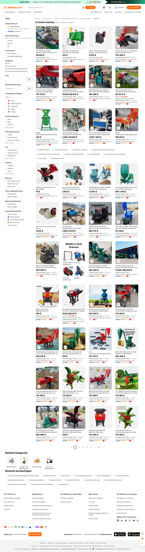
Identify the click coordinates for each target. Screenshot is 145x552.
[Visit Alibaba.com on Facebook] (118, 520)
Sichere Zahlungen (38, 498)
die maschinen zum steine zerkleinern (42, 484)
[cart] (110, 8)
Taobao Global (79, 543)
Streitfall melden (94, 505)
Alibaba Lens (8, 534)
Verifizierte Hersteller (66, 498)
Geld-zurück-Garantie (38, 502)
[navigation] (19, 233)
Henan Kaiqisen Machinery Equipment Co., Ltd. (47, 274)
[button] (83, 7)
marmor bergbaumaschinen (84, 475)
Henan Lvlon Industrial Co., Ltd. (45, 98)
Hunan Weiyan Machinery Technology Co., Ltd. (126, 235)
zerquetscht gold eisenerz (37, 480)
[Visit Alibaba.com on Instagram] (130, 520)
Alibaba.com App (106, 534)
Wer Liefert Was (101, 543)
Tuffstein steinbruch (44, 150)
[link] (142, 533)
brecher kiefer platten (123, 475)
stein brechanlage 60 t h (104, 475)
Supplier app (68, 534)
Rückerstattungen (94, 509)
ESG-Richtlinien (9, 505)
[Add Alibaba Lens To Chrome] (35, 534)
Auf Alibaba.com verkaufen (125, 498)
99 (99, 447)
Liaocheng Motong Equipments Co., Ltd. (47, 143)
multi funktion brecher (61, 150)
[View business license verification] (90, 549)
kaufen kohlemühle (94, 154)
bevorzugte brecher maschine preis (115, 154)
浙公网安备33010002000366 (104, 549)
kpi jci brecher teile (55, 480)
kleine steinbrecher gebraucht (113, 480)
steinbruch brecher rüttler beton (17, 484)
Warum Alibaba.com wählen (12, 498)
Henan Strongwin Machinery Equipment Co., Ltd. (73, 141)
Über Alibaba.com (10, 494)
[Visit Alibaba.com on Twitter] (126, 520)
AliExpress (43, 543)
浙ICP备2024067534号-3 (123, 549)
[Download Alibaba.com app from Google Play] (134, 534)
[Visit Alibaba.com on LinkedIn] (122, 520)
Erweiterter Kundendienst (40, 509)
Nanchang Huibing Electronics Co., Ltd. (126, 196)
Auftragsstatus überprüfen (125, 505)
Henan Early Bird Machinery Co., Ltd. (100, 235)
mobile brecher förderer (73, 480)
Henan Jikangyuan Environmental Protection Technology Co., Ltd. (126, 102)
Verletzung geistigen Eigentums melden (98, 514)
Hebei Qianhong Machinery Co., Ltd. (73, 59)
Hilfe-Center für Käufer (96, 498)
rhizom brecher (66, 475)
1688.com (51, 543)
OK (29, 79)
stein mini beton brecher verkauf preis (49, 154)
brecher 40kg (42, 158)
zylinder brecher (63, 484)
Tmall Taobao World (61, 543)
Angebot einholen (65, 502)
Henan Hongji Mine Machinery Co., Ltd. (100, 59)
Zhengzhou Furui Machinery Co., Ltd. (100, 141)
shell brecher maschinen (80, 150)
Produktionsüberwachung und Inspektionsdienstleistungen (41, 514)
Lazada (71, 543)
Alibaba (37, 18)
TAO (86, 543)
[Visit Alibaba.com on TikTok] (138, 520)
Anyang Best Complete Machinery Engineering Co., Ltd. (100, 196)
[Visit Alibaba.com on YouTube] (134, 520)
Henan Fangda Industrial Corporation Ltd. (73, 98)
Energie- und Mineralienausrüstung (65, 18)
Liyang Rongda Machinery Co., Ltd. (73, 196)
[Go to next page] (103, 447)
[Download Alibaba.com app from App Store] (120, 534)
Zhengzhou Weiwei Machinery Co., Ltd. (126, 141)
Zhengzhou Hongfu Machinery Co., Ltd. (47, 196)
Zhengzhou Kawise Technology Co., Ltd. (126, 59)
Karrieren (7, 509)
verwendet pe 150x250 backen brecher (104, 150)
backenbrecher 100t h (58, 158)
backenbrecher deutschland (16, 480)
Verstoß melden (93, 518)
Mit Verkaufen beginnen (124, 502)
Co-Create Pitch (9, 502)
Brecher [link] (96, 18)
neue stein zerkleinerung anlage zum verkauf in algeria (23, 475)
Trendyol (91, 543)
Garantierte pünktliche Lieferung (42, 505)
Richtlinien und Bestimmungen (41, 518)
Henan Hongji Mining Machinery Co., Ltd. (47, 235)
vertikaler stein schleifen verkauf (74, 154)
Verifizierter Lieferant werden (126, 509)
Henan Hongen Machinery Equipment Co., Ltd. (100, 98)
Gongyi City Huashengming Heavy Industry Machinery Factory (73, 235)
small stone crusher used (93, 480)
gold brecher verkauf (50, 475)
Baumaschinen (47, 18)
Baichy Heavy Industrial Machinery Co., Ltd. (47, 59)
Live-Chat (92, 502)
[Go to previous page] (71, 447)
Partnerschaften (122, 513)
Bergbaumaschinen (85, 18)
